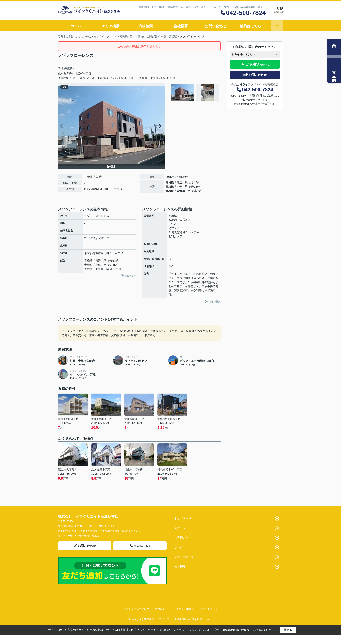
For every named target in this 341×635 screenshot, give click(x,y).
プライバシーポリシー (184, 608)
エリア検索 (111, 26)
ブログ (178, 547)
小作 (179, 186)
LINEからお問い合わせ (255, 64)
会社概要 (181, 26)
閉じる (288, 629)
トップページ (182, 518)
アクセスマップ (184, 557)
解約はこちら (250, 26)
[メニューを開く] (277, 25)
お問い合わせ (215, 26)
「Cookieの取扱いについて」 (236, 630)
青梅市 (70, 73)
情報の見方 (130, 276)
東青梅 (181, 190)
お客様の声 (181, 537)
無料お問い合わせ (255, 74)
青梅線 (170, 182)
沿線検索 (146, 26)
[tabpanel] (195, 93)
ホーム (75, 26)
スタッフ (179, 528)
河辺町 (79, 73)
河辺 (179, 182)
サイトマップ (210, 608)
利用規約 (160, 608)
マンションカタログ (137, 608)
